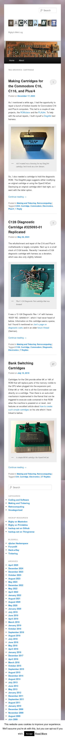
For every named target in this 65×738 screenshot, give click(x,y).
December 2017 (15, 655)
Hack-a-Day (13, 549)
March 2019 (13, 622)
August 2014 (14, 679)
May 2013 (12, 689)
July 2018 (13, 638)
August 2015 (14, 672)
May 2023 (12, 581)
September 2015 (16, 669)
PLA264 (41, 112)
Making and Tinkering (26, 203)
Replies (24, 350)
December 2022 (15, 585)
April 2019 (13, 618)
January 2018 (14, 652)
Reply (18, 208)
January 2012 (14, 692)
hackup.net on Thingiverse (21, 531)
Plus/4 (11, 208)
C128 (17, 347)
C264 (17, 206)
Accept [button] (29, 733)
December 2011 (15, 695)
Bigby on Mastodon (17, 521)
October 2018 (14, 628)
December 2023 (15, 571)
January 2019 (14, 625)
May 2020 (12, 605)
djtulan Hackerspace (18, 543)
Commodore (36, 206)
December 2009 (15, 709)
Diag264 (47, 115)
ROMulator (25, 112)
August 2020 (14, 601)
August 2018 (14, 635)
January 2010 (14, 705)
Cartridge (25, 206)
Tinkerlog (13, 553)
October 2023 (14, 575)
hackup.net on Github (19, 528)
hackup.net (18, 18)
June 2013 (13, 685)
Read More (41, 733)
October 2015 (14, 665)
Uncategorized (15, 509)
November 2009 (15, 712)
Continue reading (17, 196)
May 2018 (12, 645)
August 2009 (14, 716)
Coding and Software (18, 499)
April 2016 (13, 659)
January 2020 (14, 608)
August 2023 (14, 578)
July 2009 (13, 719)
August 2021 (14, 598)
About (21, 60)
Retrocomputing (44, 203)
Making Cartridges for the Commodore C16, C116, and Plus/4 (25, 85)
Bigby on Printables (18, 524)
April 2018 (13, 648)
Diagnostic (47, 347)
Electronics (48, 206)
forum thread (43, 327)
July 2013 (13, 682)
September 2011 (16, 699)
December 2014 (15, 675)
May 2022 (12, 588)
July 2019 (13, 612)
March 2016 (13, 662)
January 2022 (14, 595)
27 (53, 364)
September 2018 (16, 632)
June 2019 (13, 615)
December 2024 (15, 568)
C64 (17, 476)
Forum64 (12, 546)
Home (11, 60)
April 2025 (13, 565)
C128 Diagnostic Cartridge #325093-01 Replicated (25, 226)
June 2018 (13, 642)
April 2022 (13, 591)
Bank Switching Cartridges (20, 365)
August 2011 (14, 702)
